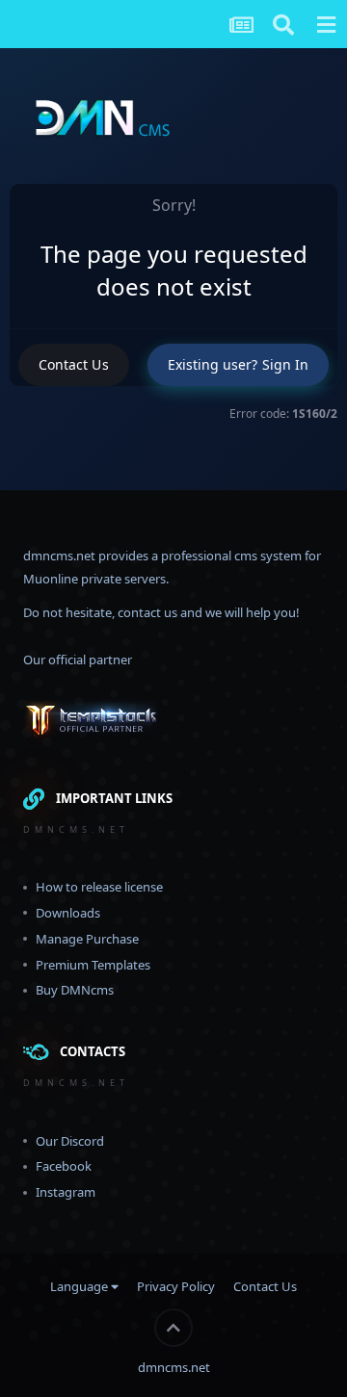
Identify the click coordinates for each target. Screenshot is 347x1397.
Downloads (68, 912)
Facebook (64, 1166)
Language (80, 1286)
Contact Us (74, 364)
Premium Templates (93, 964)
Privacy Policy (176, 1286)
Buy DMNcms (75, 989)
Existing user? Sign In (238, 364)
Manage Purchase (87, 938)
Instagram (65, 1192)
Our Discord (70, 1141)
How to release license (99, 886)
